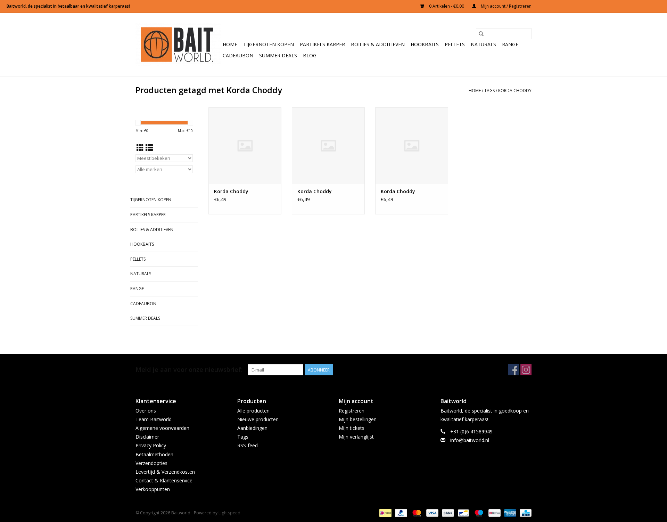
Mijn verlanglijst (356, 436)
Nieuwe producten (258, 419)
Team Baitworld (153, 419)
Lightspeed (229, 513)
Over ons (145, 410)
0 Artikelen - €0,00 (446, 6)
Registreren (351, 410)
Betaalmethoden (154, 454)
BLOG (309, 55)
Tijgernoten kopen (268, 44)
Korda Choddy (515, 90)
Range (510, 44)
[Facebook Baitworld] (513, 369)
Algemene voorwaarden (162, 428)
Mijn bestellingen (358, 419)
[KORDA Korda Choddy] (244, 145)
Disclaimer (147, 436)
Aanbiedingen (252, 428)
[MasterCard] (416, 513)
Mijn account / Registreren (506, 6)
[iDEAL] (384, 513)
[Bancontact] (462, 513)
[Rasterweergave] (140, 148)
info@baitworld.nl (469, 440)
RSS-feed (247, 445)
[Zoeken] (481, 33)
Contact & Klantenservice (163, 480)
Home (230, 44)
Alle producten (253, 410)
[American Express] (509, 513)
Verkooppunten (152, 489)
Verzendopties (151, 463)
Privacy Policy (150, 445)
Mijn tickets (351, 428)
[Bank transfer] (447, 513)
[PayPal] (400, 513)
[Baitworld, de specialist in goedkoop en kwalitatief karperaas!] (178, 44)
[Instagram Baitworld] (526, 369)
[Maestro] (478, 513)
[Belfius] (493, 513)
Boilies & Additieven (378, 44)
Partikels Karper (322, 44)
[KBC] (524, 513)
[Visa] (431, 513)
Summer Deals (278, 55)
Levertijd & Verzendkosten (165, 471)
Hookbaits (425, 44)
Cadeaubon (238, 55)
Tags (489, 90)
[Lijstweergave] (149, 148)
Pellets (455, 44)
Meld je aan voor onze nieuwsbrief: (188, 369)
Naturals (483, 44)
